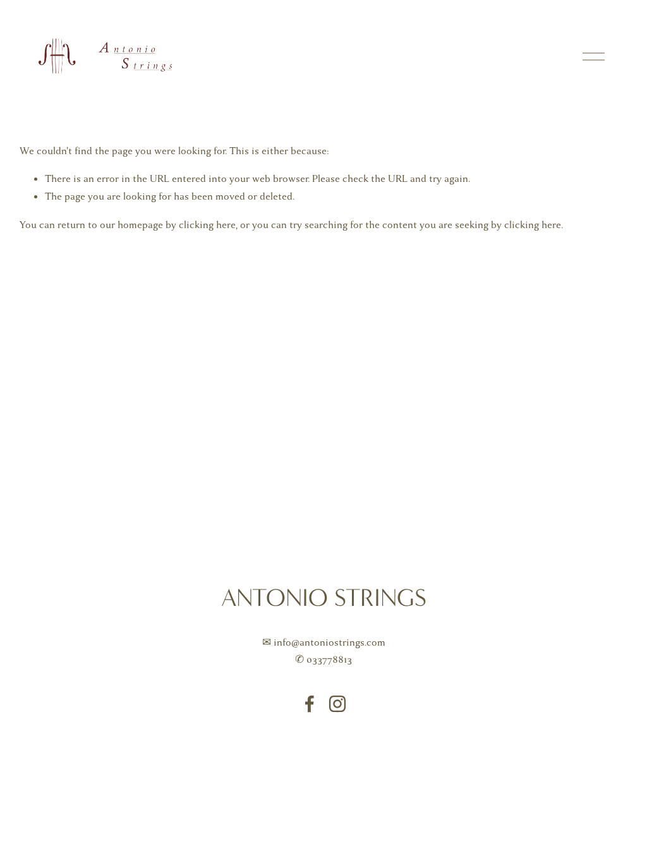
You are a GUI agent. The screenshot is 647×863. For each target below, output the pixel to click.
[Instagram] (337, 704)
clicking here (207, 225)
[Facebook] (309, 704)
